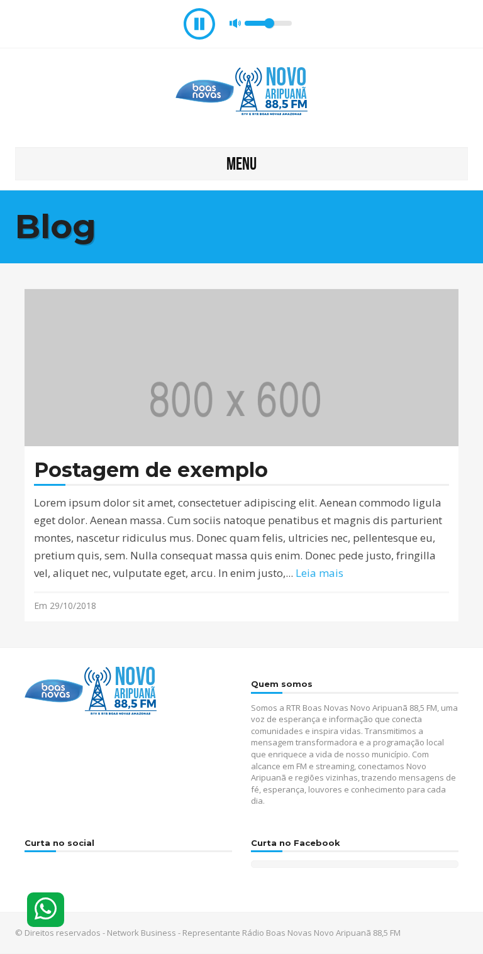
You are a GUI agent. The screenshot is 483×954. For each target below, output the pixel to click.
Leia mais (319, 573)
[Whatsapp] (45, 909)
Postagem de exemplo (151, 470)
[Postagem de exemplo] (241, 397)
